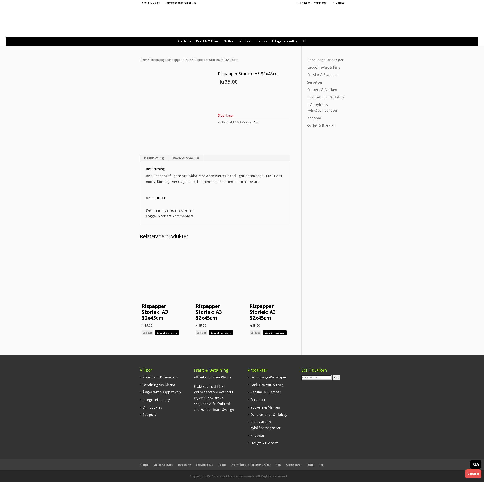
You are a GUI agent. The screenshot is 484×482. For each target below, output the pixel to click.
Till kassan (304, 3)
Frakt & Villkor (207, 41)
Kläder (144, 465)
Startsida (184, 41)
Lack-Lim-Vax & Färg (323, 67)
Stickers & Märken (322, 89)
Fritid (310, 465)
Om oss (261, 41)
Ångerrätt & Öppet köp (162, 392)
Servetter (315, 82)
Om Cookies (152, 407)
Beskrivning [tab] (154, 158)
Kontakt (245, 41)
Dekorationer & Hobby (325, 97)
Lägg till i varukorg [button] (167, 332)
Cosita (473, 473)
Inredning (184, 465)
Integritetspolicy (285, 41)
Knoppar (314, 118)
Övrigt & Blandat (321, 125)
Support (149, 414)
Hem (143, 59)
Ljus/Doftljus (204, 465)
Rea (321, 465)
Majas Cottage (163, 465)
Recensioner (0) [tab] (186, 158)
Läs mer (147, 332)
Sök (336, 377)
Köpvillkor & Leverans (160, 377)
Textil (222, 465)
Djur (188, 59)
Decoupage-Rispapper (325, 59)
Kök (278, 465)
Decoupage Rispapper (166, 59)
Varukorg (320, 3)
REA (475, 464)
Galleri (229, 41)
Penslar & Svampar (322, 74)
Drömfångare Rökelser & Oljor (251, 465)
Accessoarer (294, 465)
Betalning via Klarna (159, 384)
